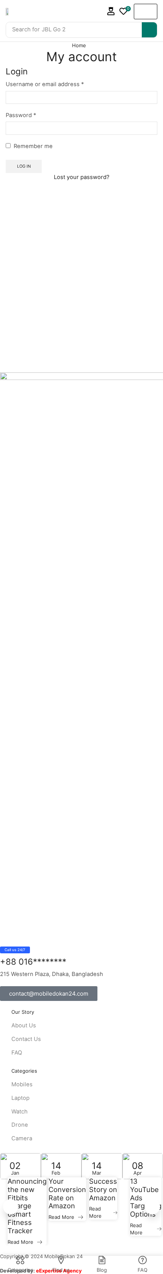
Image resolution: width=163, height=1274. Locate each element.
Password (21, 115)
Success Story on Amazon (103, 1189)
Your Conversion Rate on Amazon (67, 1193)
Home (79, 45)
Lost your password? (82, 177)
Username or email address (45, 84)
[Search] (149, 29)
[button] (111, 11)
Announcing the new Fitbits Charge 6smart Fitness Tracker (27, 1206)
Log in (24, 166)
